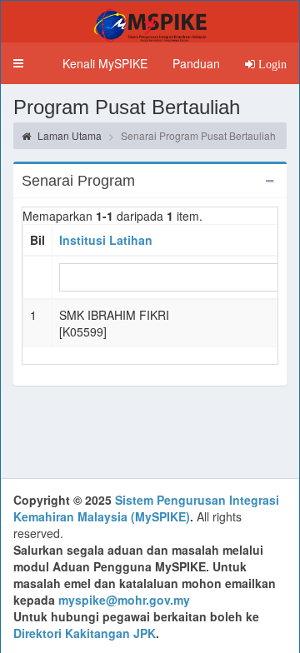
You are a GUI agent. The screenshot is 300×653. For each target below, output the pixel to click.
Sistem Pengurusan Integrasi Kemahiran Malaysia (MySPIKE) (146, 508)
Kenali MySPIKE (105, 63)
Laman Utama (68, 135)
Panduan (196, 63)
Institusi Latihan (105, 240)
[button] (18, 63)
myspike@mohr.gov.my (124, 599)
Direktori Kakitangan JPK (84, 633)
